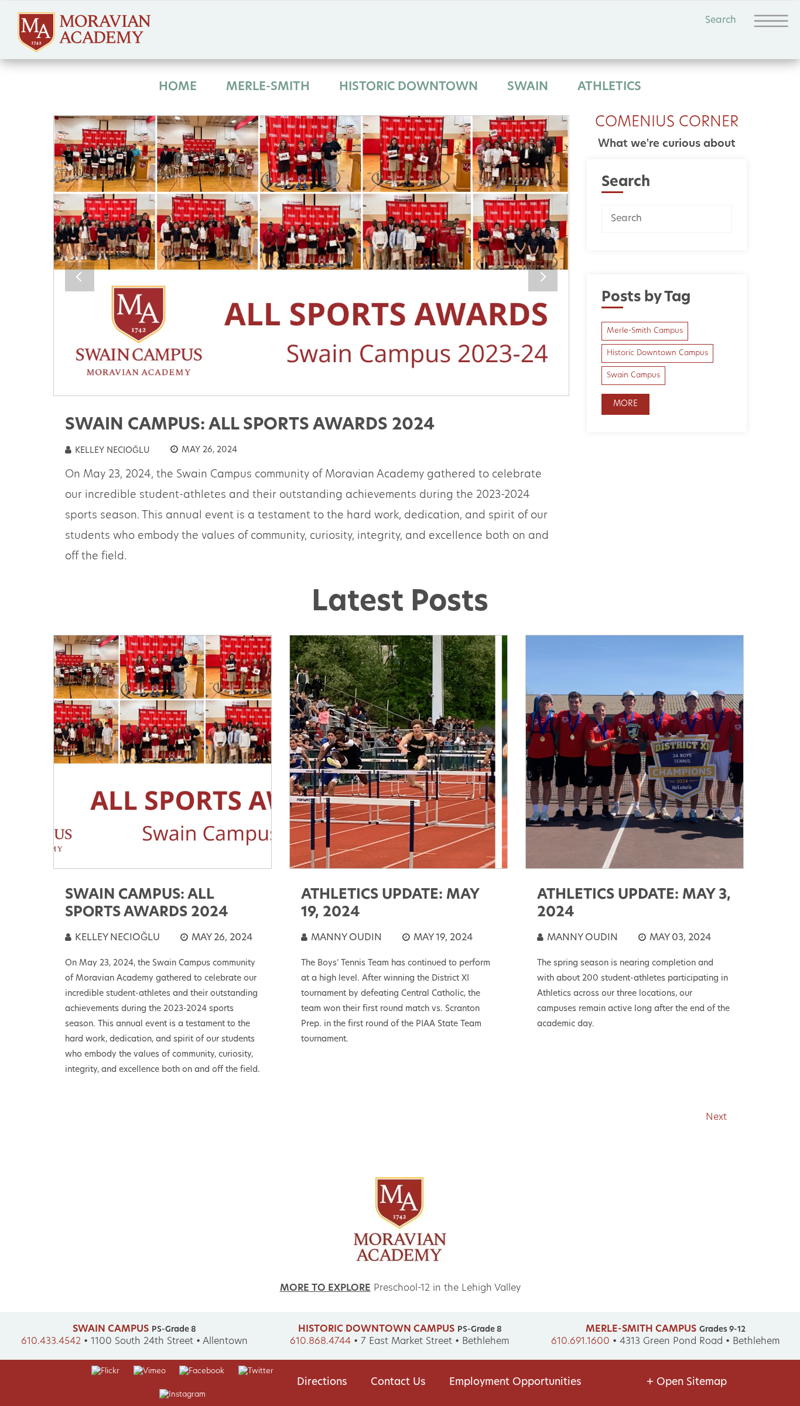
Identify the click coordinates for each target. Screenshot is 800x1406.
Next (543, 276)
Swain (527, 87)
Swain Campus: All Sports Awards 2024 (250, 425)
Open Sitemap (687, 1382)
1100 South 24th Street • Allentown (169, 1341)
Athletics (609, 87)
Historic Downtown (408, 87)
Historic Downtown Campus (657, 353)
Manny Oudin (345, 938)
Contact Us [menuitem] (398, 1382)
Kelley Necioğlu (111, 450)
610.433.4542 (51, 1341)
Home (178, 87)
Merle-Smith (268, 87)
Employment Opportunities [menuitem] (515, 1382)
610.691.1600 (580, 1341)
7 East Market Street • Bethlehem (435, 1341)
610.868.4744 (320, 1341)
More (625, 404)
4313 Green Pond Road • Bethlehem (700, 1341)
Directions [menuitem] (322, 1382)
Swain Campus (633, 375)
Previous (79, 276)
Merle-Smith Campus (645, 331)
